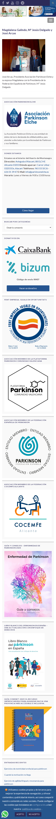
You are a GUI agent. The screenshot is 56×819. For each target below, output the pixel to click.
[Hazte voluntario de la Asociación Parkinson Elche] (13, 11)
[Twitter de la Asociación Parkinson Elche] (7, 2)
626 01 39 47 (10, 171)
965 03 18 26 (41, 168)
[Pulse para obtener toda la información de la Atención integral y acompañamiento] (42, 11)
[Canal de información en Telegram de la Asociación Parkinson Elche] (22, 2)
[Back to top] (49, 812)
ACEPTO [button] (20, 814)
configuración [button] (39, 804)
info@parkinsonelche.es (37, 171)
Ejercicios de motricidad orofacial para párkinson (25, 768)
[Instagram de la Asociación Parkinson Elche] (17, 2)
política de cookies (31, 809)
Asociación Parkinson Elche (17, 20)
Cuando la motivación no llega (17, 775)
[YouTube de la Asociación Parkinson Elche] (12, 2)
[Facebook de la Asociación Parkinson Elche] (3, 2)
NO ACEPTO (34, 814)
